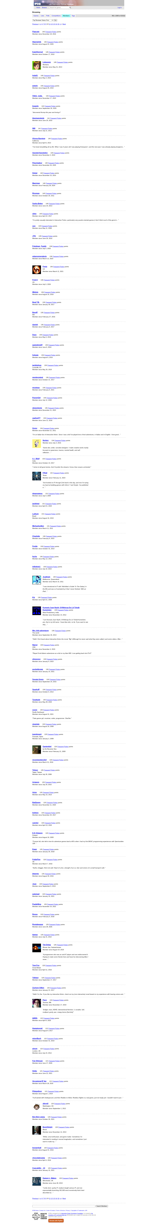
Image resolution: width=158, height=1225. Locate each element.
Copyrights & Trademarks (77, 1210)
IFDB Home (35, 1210)
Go (55, 20)
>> (60, 24)
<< (40, 24)
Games (36, 16)
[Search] (70, 7)
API (86, 1210)
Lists (42, 16)
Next (64, 24)
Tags (73, 16)
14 (56, 24)
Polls (47, 16)
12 (52, 24)
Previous (35, 24)
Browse (44, 7)
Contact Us (42, 1210)
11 (50, 24)
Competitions (56, 16)
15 (58, 24)
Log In (120, 7)
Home (38, 7)
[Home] (79, 3)
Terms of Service (60, 1210)
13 (54, 24)
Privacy (68, 1210)
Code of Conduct (50, 1210)
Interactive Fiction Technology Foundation (72, 1213)
